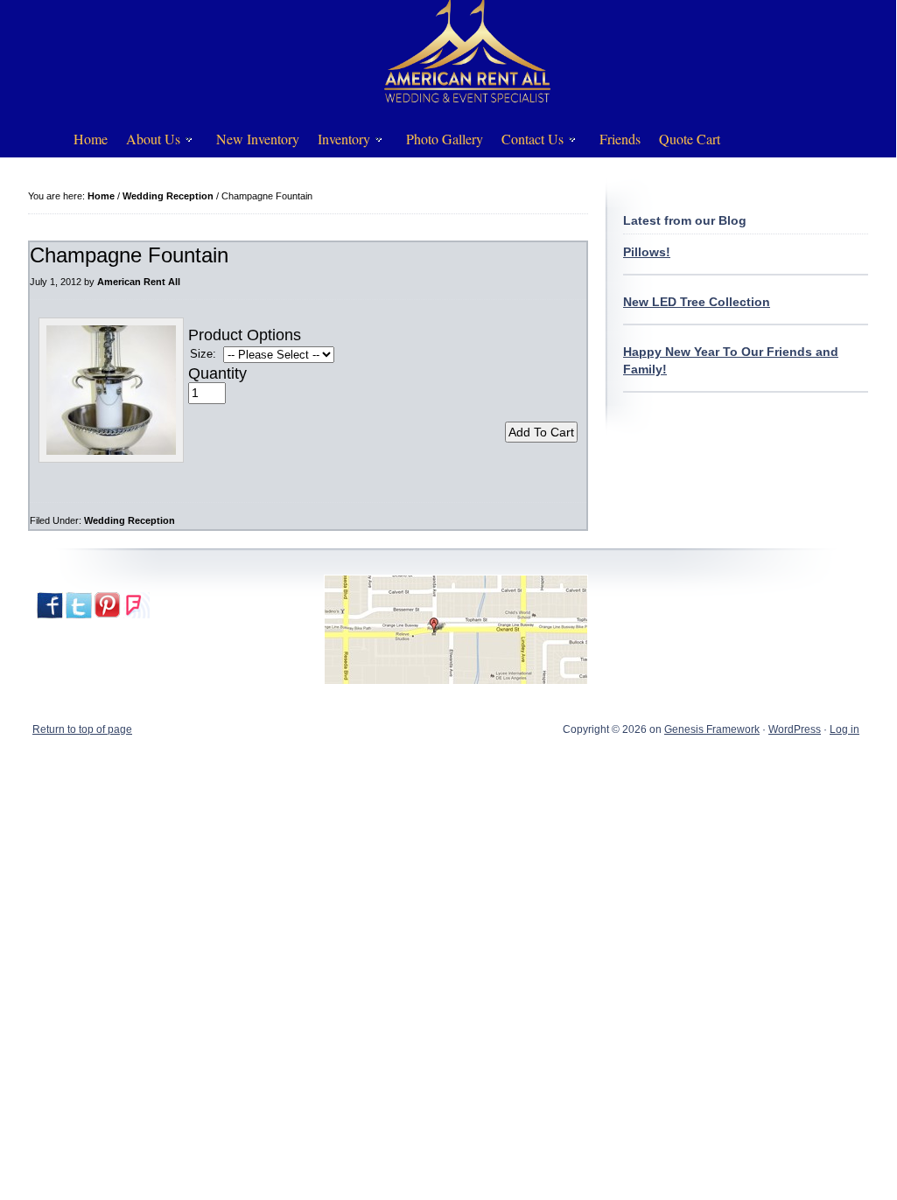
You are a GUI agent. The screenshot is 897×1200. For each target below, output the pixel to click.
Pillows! (646, 252)
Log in (844, 729)
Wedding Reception (129, 520)
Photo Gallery (444, 138)
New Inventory (257, 138)
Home (91, 138)
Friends (620, 138)
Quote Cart (689, 138)
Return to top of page (82, 729)
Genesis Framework (712, 729)
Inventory (337, 142)
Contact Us (526, 142)
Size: (203, 353)
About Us (147, 142)
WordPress (794, 729)
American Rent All (138, 281)
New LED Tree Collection (696, 302)
